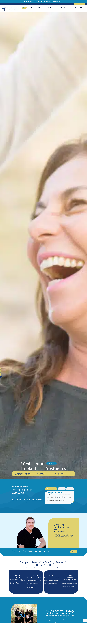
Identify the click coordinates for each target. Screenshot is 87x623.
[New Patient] (55, 473)
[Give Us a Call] (14, 473)
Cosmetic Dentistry (62, 7)
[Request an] (37, 473)
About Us (30, 7)
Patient (82, 7)
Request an (42, 473)
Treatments (73, 7)
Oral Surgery (51, 7)
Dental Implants (40, 7)
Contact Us (74, 551)
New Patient (60, 473)
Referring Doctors (81, 9)
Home (24, 7)
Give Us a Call (19, 473)
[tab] (51, 488)
